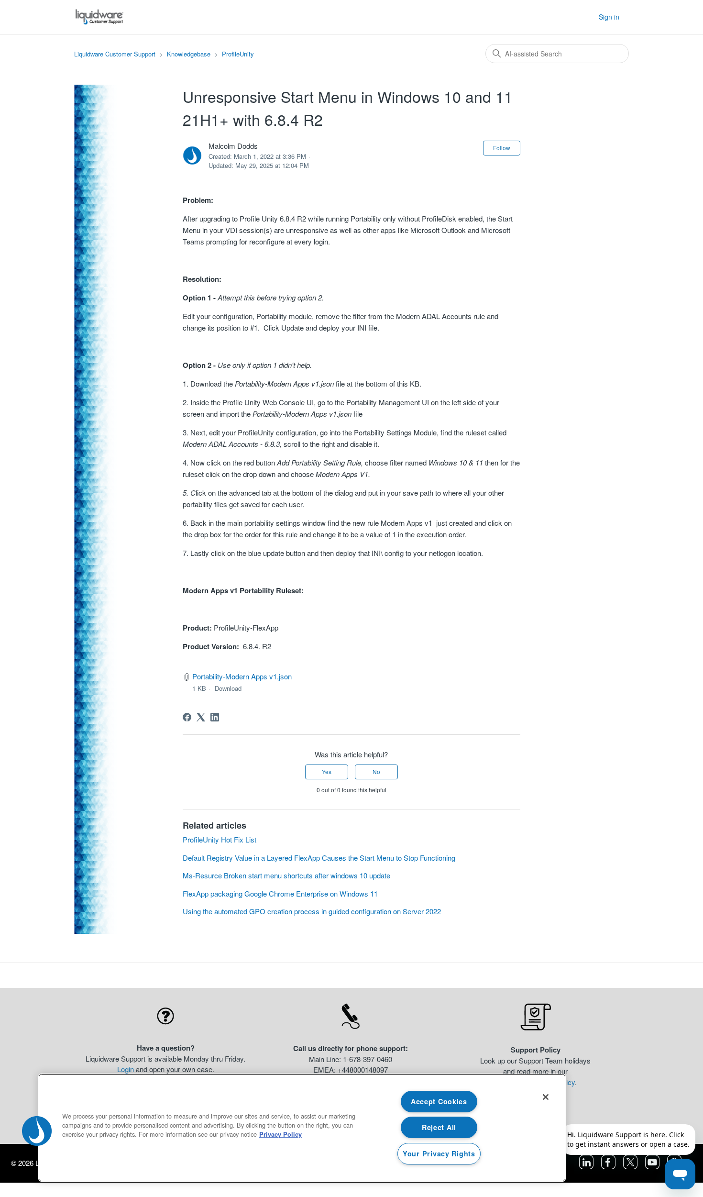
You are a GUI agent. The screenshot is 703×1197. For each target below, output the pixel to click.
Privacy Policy (280, 1134)
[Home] (99, 17)
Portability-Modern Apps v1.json (242, 676)
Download (228, 688)
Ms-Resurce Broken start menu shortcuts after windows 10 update (286, 875)
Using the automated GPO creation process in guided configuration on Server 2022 (312, 911)
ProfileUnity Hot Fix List (219, 839)
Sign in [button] (609, 17)
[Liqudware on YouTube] (653, 1166)
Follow (501, 148)
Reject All (439, 1127)
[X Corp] (201, 717)
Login (125, 1069)
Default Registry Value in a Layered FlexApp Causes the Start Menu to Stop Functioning (319, 858)
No (376, 771)
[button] (37, 1131)
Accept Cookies (439, 1101)
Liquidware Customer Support (114, 53)
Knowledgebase (188, 53)
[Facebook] (187, 717)
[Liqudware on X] (631, 1166)
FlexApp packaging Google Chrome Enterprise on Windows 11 (280, 893)
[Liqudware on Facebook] (609, 1166)
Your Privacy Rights (439, 1153)
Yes (326, 771)
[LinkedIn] (214, 717)
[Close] (545, 1097)
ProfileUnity (238, 53)
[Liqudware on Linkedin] (587, 1166)
